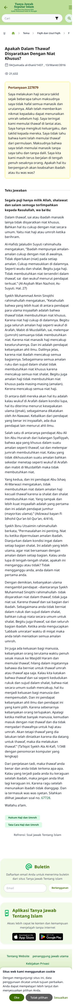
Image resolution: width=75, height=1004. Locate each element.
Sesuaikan (61, 997)
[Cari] (69, 18)
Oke (16, 997)
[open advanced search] (57, 18)
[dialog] (36, 985)
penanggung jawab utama (50, 956)
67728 (45, 798)
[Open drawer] (70, 7)
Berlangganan (60, 888)
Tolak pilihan (39, 997)
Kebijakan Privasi (37, 963)
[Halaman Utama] (13, 33)
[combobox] (29, 18)
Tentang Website (18, 956)
